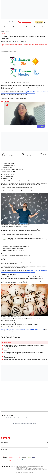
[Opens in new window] (4, 466)
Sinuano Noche (17, 337)
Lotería (3, 337)
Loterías (7, 31)
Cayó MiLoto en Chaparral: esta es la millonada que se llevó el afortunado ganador (27, 155)
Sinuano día (9, 337)
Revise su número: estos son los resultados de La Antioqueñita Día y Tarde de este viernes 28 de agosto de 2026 (10, 155)
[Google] (2, 466)
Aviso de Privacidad (6, 469)
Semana (2, 31)
